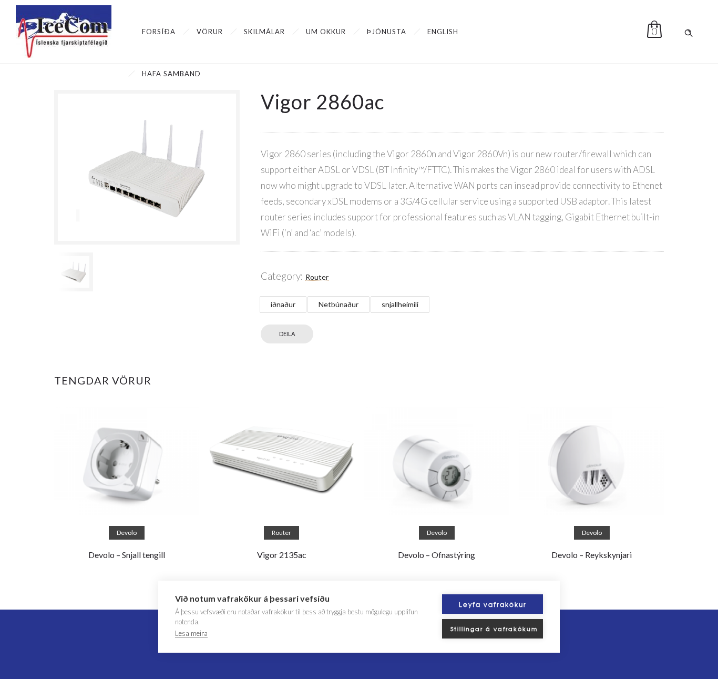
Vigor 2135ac (281, 555)
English (442, 31)
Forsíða (159, 31)
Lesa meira (191, 633)
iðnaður (283, 304)
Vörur (210, 31)
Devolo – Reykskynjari (591, 555)
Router (317, 276)
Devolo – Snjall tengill (126, 555)
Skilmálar (264, 31)
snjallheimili (400, 304)
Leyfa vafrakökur (493, 604)
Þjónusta (386, 31)
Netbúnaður (338, 304)
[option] (73, 271)
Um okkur (326, 31)
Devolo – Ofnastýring (436, 555)
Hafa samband (171, 73)
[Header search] (688, 31)
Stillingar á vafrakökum (494, 628)
